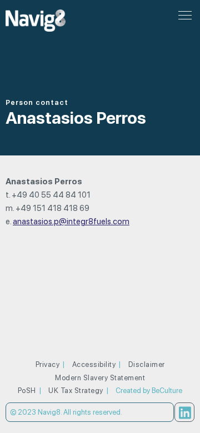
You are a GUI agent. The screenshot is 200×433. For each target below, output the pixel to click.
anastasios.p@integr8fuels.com (71, 221)
